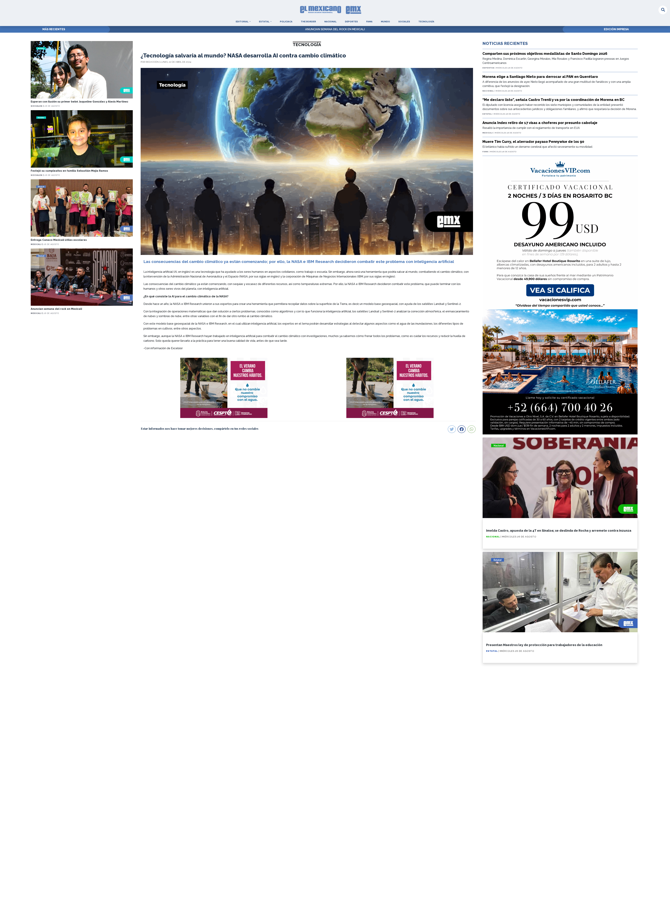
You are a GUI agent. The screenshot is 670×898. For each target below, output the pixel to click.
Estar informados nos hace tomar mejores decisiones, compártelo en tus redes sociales (199, 428)
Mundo (385, 21)
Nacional (330, 21)
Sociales (404, 21)
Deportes (351, 21)
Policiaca (286, 21)
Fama (369, 21)
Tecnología (426, 21)
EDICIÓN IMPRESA (616, 29)
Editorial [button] (242, 21)
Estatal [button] (264, 21)
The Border (308, 21)
